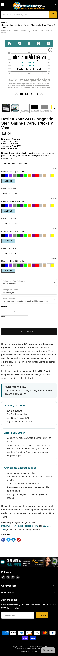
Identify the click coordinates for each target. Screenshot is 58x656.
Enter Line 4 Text (8, 248)
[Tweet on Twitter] (8, 540)
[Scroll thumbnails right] (54, 108)
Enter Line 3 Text (8, 218)
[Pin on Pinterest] (19, 540)
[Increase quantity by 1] (25, 312)
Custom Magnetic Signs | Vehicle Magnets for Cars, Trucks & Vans (28, 26)
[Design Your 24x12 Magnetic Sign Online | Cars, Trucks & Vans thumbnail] (15, 108)
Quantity (4, 306)
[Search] (53, 14)
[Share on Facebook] (3, 540)
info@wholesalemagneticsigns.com (19, 526)
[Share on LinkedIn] (13, 540)
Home (4, 23)
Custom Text (6, 159)
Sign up (42, 615)
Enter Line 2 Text (8, 189)
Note (3, 317)
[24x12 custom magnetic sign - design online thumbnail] (5, 108)
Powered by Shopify (29, 651)
